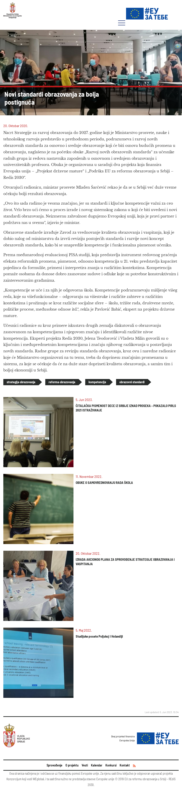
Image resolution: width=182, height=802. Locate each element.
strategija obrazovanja (21, 382)
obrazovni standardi (131, 382)
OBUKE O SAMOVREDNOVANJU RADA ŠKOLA (104, 483)
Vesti (85, 765)
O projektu (72, 765)
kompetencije (97, 382)
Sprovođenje (54, 765)
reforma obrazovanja (62, 382)
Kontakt (125, 765)
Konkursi (111, 765)
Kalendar (96, 765)
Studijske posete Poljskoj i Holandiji (99, 636)
